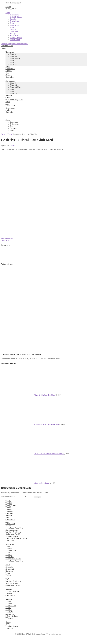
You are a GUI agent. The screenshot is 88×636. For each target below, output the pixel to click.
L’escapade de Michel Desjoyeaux (46, 424)
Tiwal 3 (13, 54)
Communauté (10, 69)
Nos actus (13, 128)
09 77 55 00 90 (11, 9)
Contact (8, 7)
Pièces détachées (12, 616)
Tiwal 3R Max (15, 58)
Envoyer (37, 497)
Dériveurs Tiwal (7, 46)
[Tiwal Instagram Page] (18, 259)
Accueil (4, 134)
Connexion (10, 77)
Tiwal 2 (13, 60)
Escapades (14, 122)
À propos (9, 71)
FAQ (7, 73)
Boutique (9, 75)
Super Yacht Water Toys (14, 528)
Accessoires (10, 614)
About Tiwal (10, 106)
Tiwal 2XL (14, 65)
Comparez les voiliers (13, 559)
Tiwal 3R (13, 56)
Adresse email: (6, 497)
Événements (14, 124)
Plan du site (10, 540)
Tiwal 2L (13, 62)
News (8, 67)
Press (10, 134)
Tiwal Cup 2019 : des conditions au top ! (49, 454)
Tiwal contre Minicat (41, 483)
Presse (12, 126)
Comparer (9, 513)
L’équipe (9, 593)
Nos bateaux (10, 52)
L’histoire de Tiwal (12, 591)
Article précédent (7, 238)
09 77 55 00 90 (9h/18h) (14, 100)
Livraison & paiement (13, 532)
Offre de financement (13, 3)
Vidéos (12, 130)
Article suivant (6, 240)
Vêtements (9, 618)
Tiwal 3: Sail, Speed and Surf (44, 395)
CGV (8, 624)
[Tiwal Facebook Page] (6, 259)
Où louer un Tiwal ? (13, 534)
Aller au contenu (22, 44)
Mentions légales (12, 536)
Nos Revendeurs (12, 530)
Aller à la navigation (8, 44)
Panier (8, 110)
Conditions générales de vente (16, 538)
